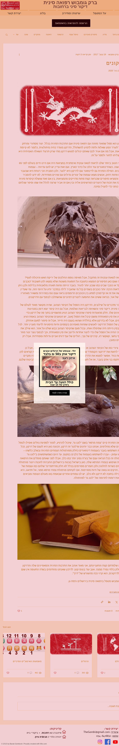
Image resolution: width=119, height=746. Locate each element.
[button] (59, 393)
